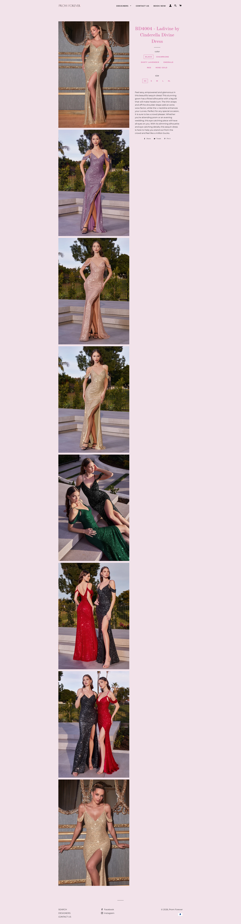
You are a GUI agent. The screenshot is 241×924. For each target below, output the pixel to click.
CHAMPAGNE (162, 57)
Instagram (109, 913)
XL (169, 81)
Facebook (109, 909)
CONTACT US (142, 6)
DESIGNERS (122, 6)
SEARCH (62, 909)
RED (149, 68)
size (157, 75)
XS (145, 81)
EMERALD (168, 62)
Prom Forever (176, 909)
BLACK (148, 57)
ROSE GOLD (161, 68)
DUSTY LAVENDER (150, 62)
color (157, 51)
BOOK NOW (160, 6)
